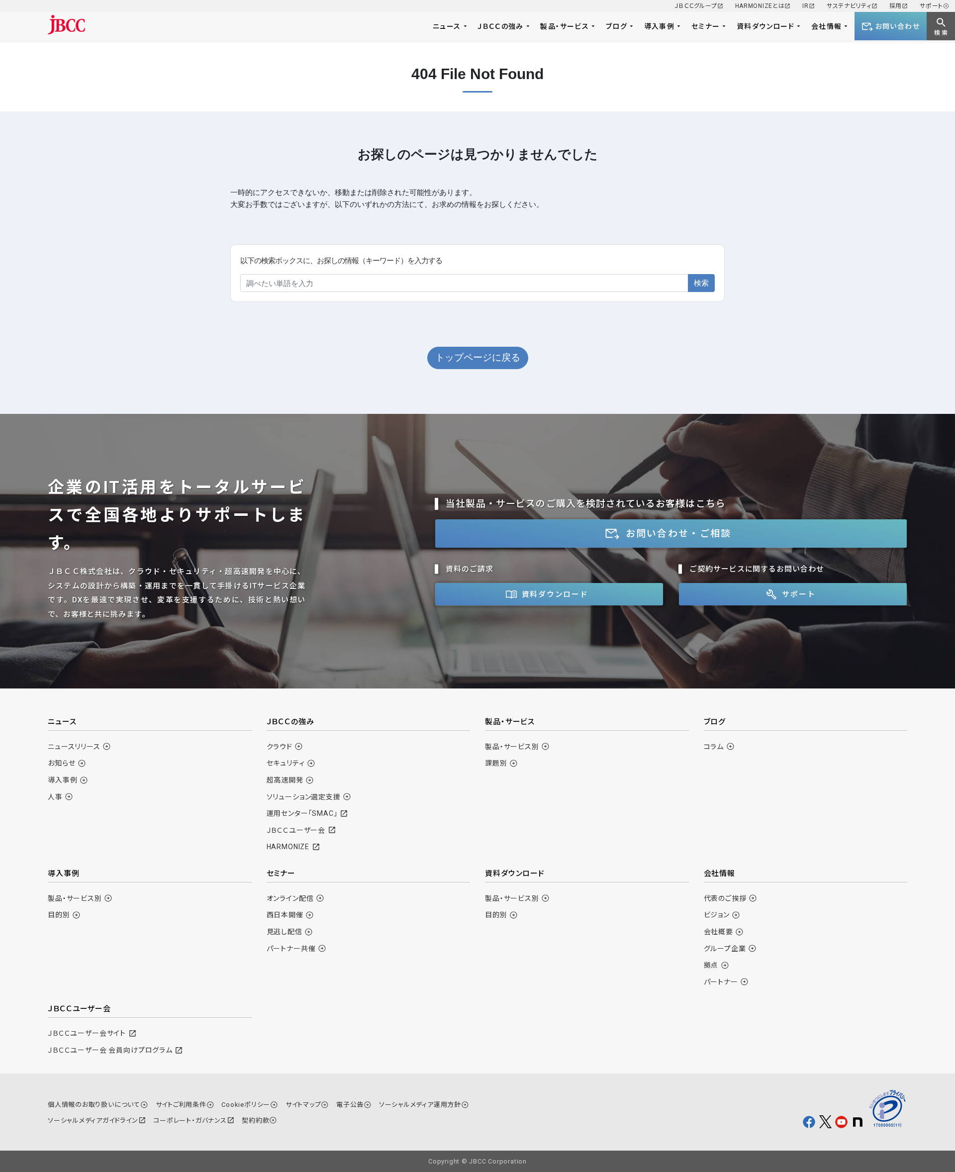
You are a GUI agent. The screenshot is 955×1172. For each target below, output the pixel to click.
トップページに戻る (477, 357)
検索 (701, 283)
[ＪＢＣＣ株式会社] (66, 24)
